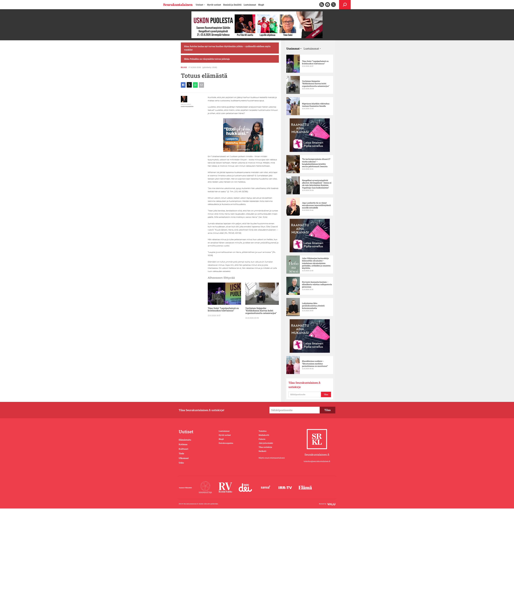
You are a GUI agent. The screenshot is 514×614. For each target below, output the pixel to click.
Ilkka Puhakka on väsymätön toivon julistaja (207, 58)
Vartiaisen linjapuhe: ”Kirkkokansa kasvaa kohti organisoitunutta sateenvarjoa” (261, 310)
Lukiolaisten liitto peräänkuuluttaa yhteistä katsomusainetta (313, 305)
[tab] (293, 48)
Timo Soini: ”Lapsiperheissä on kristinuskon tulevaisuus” (223, 309)
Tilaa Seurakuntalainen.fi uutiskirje (304, 385)
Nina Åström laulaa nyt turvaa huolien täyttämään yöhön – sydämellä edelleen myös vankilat (227, 48)
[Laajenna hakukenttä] (345, 4)
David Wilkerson (187, 106)
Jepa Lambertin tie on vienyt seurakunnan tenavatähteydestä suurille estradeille (316, 205)
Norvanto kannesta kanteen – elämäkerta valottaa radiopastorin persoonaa (317, 284)
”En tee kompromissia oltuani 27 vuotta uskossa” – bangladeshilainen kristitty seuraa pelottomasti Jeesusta (316, 163)
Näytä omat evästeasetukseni (272, 458)
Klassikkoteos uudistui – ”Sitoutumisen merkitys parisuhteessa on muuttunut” (315, 363)
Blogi (184, 67)
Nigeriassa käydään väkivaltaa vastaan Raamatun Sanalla (315, 104)
